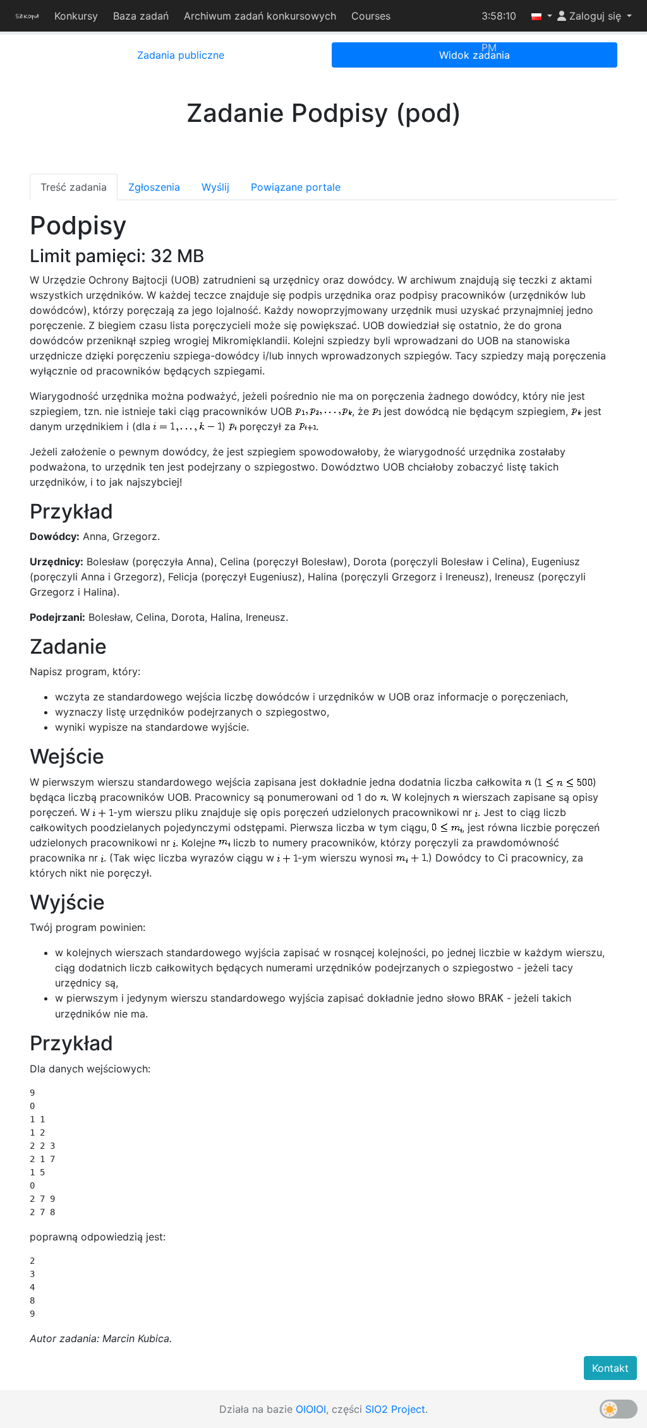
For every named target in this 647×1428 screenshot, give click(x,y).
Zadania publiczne (180, 55)
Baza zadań (143, 15)
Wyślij (215, 187)
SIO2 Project (395, 1409)
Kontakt (610, 1368)
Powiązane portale (296, 187)
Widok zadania (474, 55)
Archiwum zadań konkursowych (262, 15)
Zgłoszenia (154, 187)
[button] (537, 16)
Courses (372, 15)
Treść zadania (73, 187)
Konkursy (78, 15)
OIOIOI (311, 1409)
